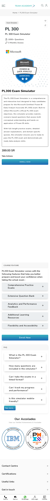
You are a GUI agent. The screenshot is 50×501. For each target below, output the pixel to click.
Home (15, 13)
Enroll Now (25, 337)
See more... (9, 408)
